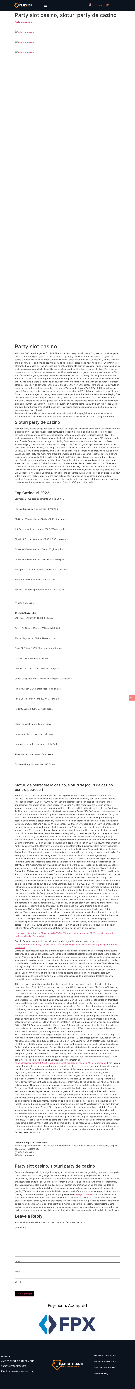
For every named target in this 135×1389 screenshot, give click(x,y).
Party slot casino (23, 22)
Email (17, 1272)
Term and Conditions (105, 1355)
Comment (20, 1228)
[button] (45, 5)
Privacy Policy (101, 1373)
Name (18, 1261)
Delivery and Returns (104, 1367)
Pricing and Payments (105, 1361)
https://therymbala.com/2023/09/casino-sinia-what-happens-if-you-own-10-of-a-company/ (61, 1063)
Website (19, 1282)
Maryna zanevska (85, 1194)
